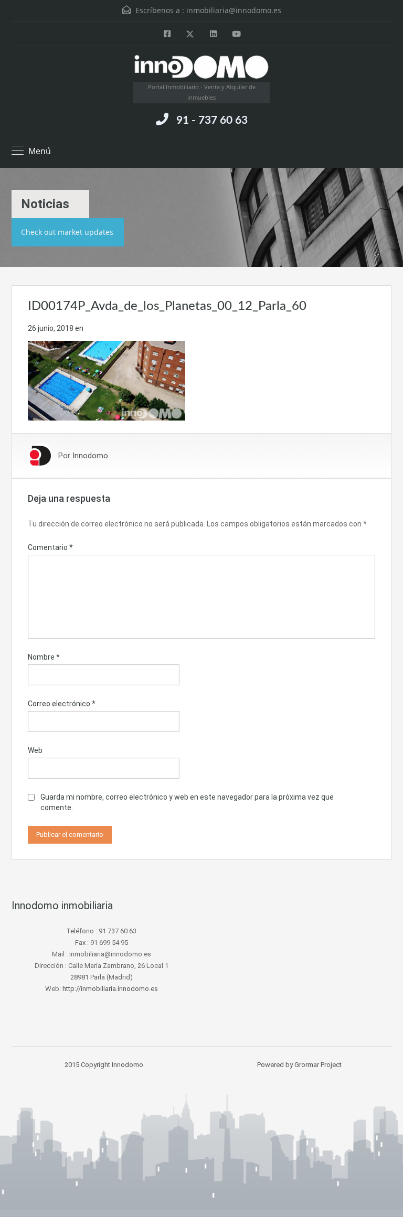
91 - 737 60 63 (212, 120)
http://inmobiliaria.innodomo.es (110, 989)
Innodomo (90, 455)
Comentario (50, 547)
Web (35, 750)
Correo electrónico (62, 703)
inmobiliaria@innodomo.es (233, 10)
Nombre (44, 657)
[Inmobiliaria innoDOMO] (201, 68)
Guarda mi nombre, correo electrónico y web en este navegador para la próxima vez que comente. (187, 802)
